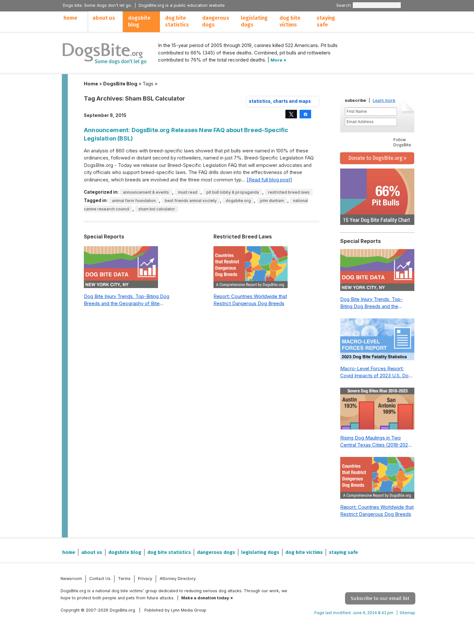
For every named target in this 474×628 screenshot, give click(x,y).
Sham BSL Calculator (156, 209)
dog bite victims (290, 21)
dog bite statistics (177, 21)
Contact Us (100, 578)
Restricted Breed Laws (289, 192)
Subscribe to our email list (380, 598)
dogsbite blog (139, 21)
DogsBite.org (238, 200)
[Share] (305, 114)
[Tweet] (291, 114)
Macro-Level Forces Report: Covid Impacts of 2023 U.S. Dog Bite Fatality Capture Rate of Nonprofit (375, 372)
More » (278, 60)
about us (104, 18)
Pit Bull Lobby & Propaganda (232, 192)
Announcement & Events (146, 192)
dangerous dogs (215, 21)
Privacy (145, 578)
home (70, 18)
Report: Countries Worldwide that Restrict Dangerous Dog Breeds (250, 300)
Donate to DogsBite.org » (377, 158)
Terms (124, 578)
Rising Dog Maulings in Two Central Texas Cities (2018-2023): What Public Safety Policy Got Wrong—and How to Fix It (377, 442)
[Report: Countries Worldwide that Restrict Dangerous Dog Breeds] (250, 268)
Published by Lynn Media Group (175, 610)
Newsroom (71, 578)
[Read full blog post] (269, 180)
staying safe (326, 21)
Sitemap (407, 612)
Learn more (384, 100)
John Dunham (272, 200)
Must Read (187, 192)
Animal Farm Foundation (134, 200)
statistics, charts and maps (280, 101)
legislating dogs (254, 21)
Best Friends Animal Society (191, 200)
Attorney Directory (178, 578)
